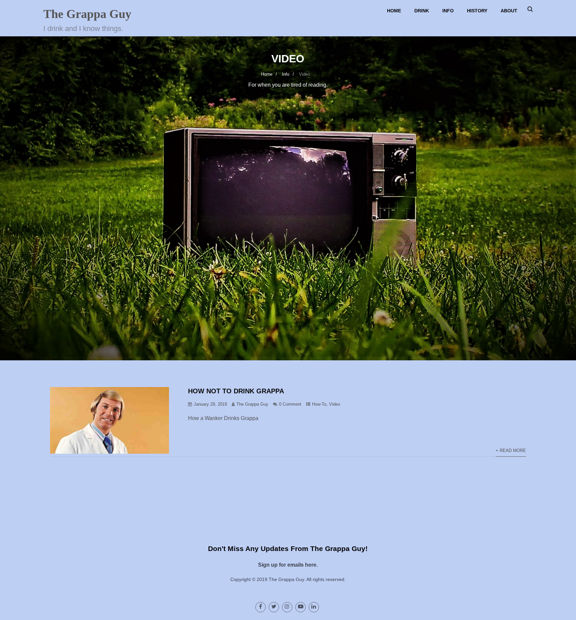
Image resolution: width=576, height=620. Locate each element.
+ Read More (511, 450)
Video (334, 404)
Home (394, 10)
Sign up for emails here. (288, 565)
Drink (421, 10)
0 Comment (290, 404)
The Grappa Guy (87, 14)
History (477, 10)
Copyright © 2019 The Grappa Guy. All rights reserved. (288, 579)
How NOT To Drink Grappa (236, 391)
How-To (319, 404)
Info (448, 10)
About (509, 10)
